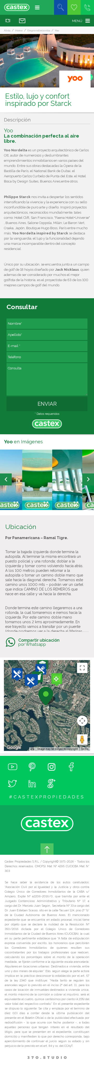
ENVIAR (47, 404)
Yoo (57, 30)
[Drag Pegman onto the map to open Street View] (82, 739)
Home (19, 30)
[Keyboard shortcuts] (32, 749)
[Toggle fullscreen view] (82, 668)
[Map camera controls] (82, 721)
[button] (57, 679)
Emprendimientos (38, 30)
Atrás (7, 30)
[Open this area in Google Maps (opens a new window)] (13, 747)
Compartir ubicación (39, 642)
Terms (85, 749)
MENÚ (77, 21)
